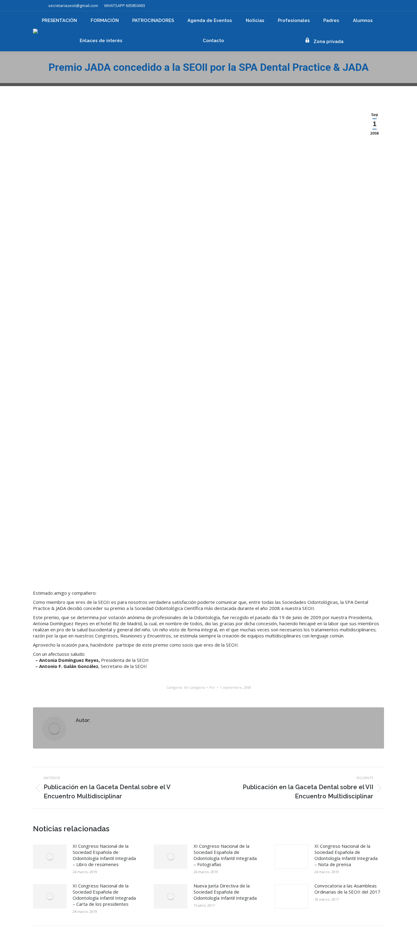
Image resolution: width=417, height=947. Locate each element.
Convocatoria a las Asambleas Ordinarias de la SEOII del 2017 (347, 889)
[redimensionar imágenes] (50, 856)
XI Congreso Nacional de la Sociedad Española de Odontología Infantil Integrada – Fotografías (225, 855)
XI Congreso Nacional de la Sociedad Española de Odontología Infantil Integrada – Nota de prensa (346, 855)
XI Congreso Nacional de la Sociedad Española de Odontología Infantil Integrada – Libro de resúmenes (104, 855)
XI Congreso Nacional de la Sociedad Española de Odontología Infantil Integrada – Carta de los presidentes (104, 895)
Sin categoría (194, 687)
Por (212, 687)
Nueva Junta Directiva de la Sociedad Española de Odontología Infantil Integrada (225, 892)
